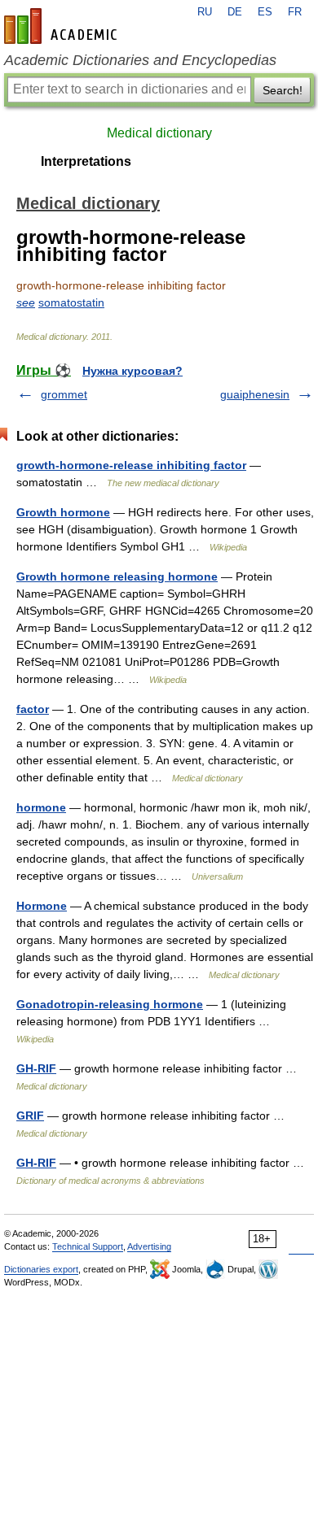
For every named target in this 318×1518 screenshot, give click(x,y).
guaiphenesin (254, 394)
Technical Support (87, 1246)
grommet (64, 394)
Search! (283, 90)
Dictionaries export (41, 1269)
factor (32, 709)
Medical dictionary (159, 133)
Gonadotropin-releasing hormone (109, 1004)
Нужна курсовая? (132, 370)
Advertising (149, 1246)
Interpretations (86, 161)
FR (295, 12)
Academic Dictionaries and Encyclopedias (140, 60)
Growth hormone (63, 512)
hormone (41, 807)
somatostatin (71, 302)
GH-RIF (36, 1068)
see (25, 302)
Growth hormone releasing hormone (117, 576)
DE (234, 12)
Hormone (41, 905)
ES (265, 12)
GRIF (30, 1115)
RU (204, 12)
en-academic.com (62, 26)
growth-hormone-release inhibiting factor (131, 465)
